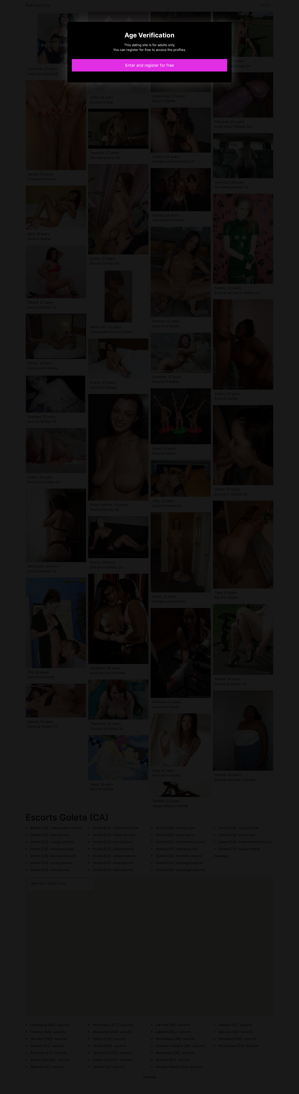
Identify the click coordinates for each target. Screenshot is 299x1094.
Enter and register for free (149, 65)
